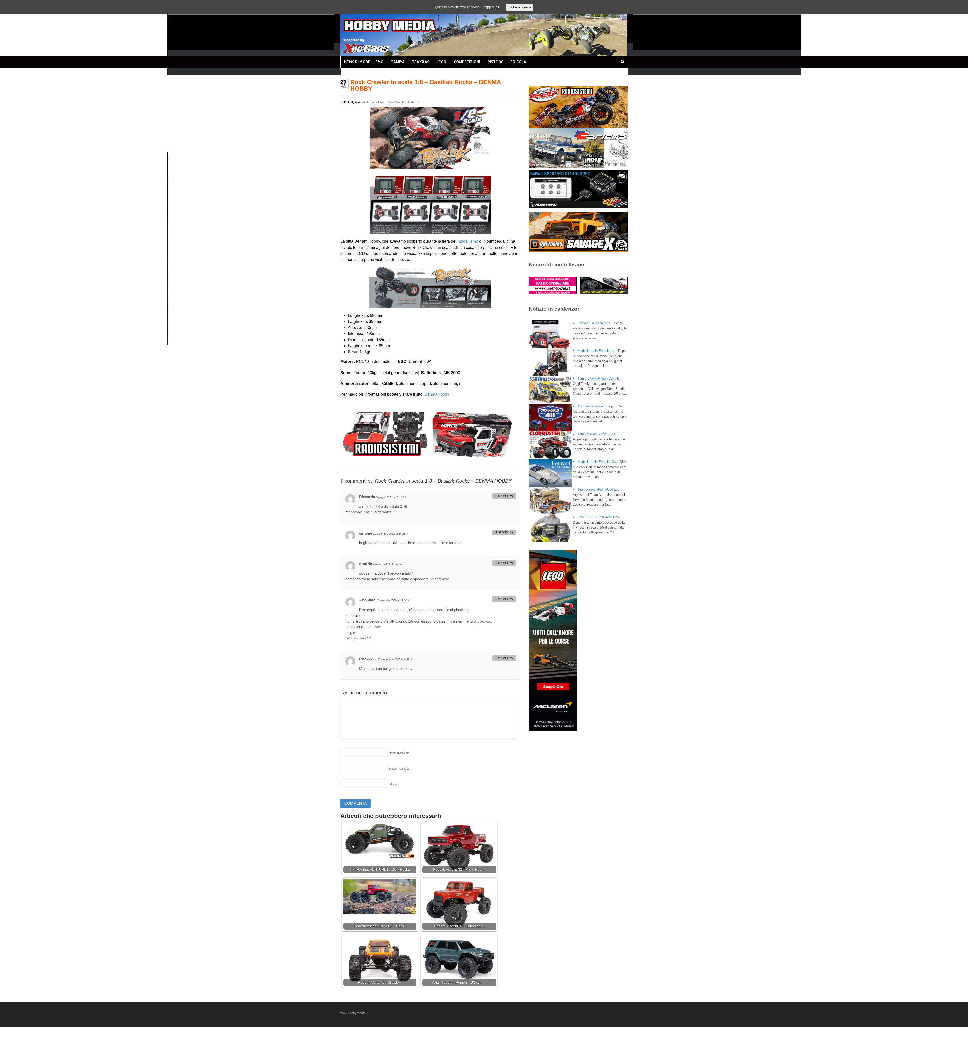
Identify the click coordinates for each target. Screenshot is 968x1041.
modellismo (468, 241)
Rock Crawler (396, 102)
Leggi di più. (491, 7)
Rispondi (502, 495)
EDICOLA (518, 62)
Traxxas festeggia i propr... (597, 406)
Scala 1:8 (413, 102)
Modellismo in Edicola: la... (597, 351)
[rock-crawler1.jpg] (430, 166)
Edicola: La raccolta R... (595, 323)
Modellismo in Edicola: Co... (598, 462)
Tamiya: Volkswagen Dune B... (600, 378)
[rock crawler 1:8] (430, 230)
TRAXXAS (420, 62)
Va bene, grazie (519, 7)
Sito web (394, 784)
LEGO (441, 62)
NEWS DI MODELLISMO (364, 62)
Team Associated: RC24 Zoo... (600, 489)
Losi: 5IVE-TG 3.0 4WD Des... (600, 517)
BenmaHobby (437, 394)
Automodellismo (374, 102)
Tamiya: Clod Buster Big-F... (598, 434)
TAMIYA (398, 62)
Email (399, 768)
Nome (399, 752)
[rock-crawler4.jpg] (430, 304)
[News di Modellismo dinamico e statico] (399, 30)
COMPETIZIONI (467, 62)
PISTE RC (495, 62)
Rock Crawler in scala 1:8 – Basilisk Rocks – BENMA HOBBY (425, 85)
